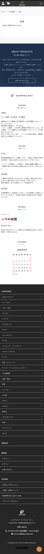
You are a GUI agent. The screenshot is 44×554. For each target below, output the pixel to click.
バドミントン (7, 428)
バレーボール (7, 335)
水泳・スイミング (8, 362)
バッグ (4, 357)
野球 (3, 384)
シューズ (5, 390)
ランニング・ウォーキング (11, 346)
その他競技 (11, 12)
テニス (4, 340)
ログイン (5, 464)
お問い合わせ (7, 469)
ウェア (4, 329)
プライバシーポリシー (10, 501)
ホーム (3, 12)
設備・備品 (6, 379)
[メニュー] (41, 4)
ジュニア (5, 319)
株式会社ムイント (22, 550)
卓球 (3, 422)
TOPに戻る (39, 549)
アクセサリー (7, 324)
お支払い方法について (10, 485)
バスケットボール (8, 351)
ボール (4, 433)
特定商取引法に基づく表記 (11, 496)
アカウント (6, 458)
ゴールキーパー (7, 417)
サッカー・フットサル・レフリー (14, 368)
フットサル (6, 302)
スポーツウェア (7, 297)
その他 (4, 395)
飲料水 (4, 411)
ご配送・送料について (10, 490)
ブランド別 (6, 308)
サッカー (5, 313)
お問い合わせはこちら (22, 80)
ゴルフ (4, 400)
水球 (19, 12)
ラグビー (5, 406)
